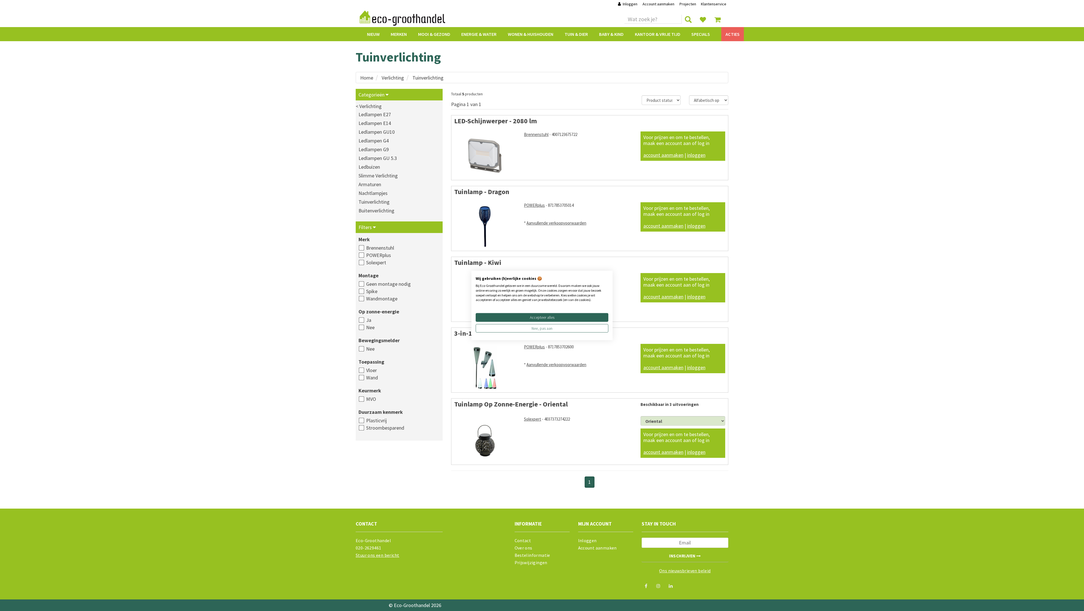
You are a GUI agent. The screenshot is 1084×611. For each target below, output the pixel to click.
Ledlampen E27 (375, 114)
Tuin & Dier (576, 34)
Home (366, 77)
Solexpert (376, 262)
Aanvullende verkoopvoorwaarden (556, 223)
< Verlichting (369, 106)
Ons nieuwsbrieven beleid (685, 570)
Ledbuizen (369, 167)
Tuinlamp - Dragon (481, 191)
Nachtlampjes (373, 193)
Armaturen (370, 184)
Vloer (371, 370)
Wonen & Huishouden (530, 34)
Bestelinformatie (532, 555)
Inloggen (630, 3)
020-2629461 (368, 548)
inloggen (696, 155)
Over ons (523, 548)
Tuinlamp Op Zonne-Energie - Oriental (511, 404)
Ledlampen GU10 (377, 132)
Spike (371, 291)
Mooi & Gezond (434, 34)
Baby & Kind (611, 34)
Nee (370, 327)
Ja (368, 320)
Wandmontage (381, 299)
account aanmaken (663, 155)
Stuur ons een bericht (377, 555)
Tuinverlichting (427, 77)
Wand (372, 378)
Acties (732, 34)
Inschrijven (682, 556)
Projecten (687, 3)
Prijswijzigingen (531, 562)
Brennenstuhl (380, 248)
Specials (700, 34)
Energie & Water (479, 34)
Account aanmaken (658, 3)
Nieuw (373, 34)
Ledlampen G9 (374, 149)
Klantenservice (713, 3)
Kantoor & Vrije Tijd (657, 34)
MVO (371, 399)
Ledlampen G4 (374, 140)
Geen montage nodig (388, 284)
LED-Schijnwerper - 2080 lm (495, 121)
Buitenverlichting (376, 210)
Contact (523, 540)
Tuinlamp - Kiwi (477, 262)
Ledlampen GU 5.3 (378, 158)
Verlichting (393, 77)
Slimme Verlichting (378, 175)
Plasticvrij (376, 420)
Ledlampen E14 (375, 123)
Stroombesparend (385, 428)
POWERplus (378, 255)
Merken (399, 34)
